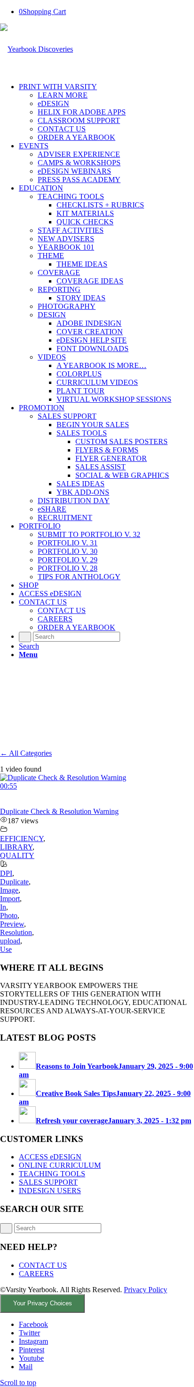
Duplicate (14, 882)
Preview (12, 924)
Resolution (16, 932)
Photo (8, 916)
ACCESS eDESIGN (50, 1157)
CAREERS (36, 1274)
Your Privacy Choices (42, 1303)
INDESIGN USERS (50, 1191)
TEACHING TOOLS (52, 1174)
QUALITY (17, 855)
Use (6, 949)
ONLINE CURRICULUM (60, 1165)
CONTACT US (43, 1265)
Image (9, 890)
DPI (6, 873)
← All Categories (26, 753)
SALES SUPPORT (48, 1182)
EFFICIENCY (21, 839)
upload (10, 941)
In (3, 907)
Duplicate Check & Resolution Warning (59, 811)
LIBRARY (16, 847)
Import (10, 899)
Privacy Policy (145, 1290)
